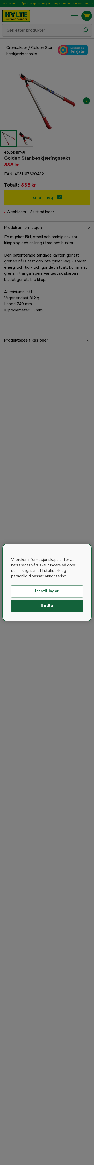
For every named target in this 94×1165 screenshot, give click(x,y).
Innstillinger (47, 591)
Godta (47, 605)
